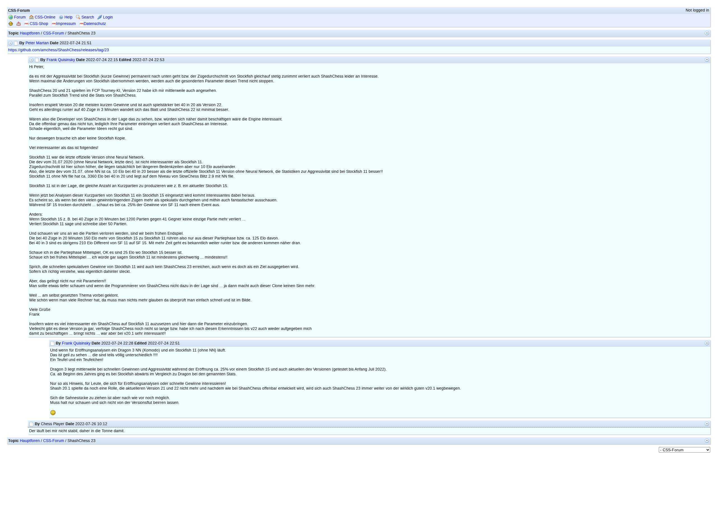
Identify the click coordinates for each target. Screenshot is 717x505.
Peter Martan (37, 43)
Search (87, 17)
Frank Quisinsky (60, 59)
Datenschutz (95, 23)
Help (68, 17)
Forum (19, 17)
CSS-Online (44, 17)
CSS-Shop (38, 23)
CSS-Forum (53, 33)
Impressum (66, 23)
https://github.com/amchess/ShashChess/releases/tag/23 (58, 50)
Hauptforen (30, 33)
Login (107, 17)
